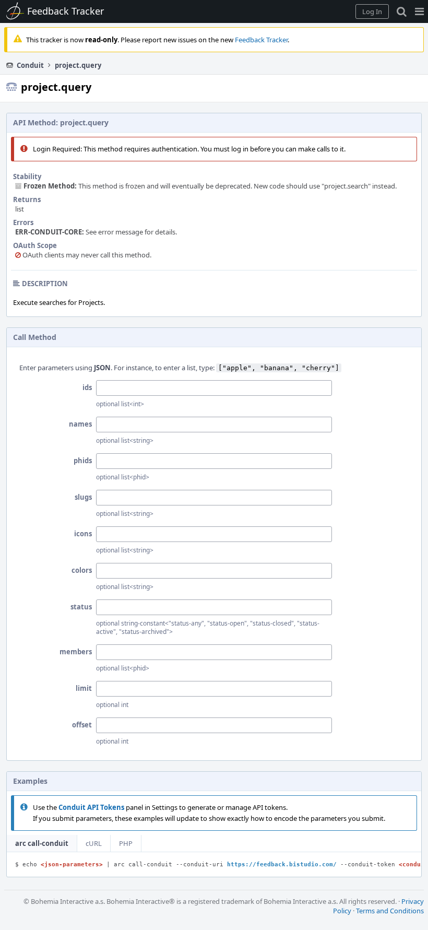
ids (87, 387)
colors (82, 570)
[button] (419, 11)
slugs (83, 497)
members (76, 651)
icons (83, 533)
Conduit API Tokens (91, 807)
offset (82, 724)
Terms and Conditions (390, 910)
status (81, 606)
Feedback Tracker (261, 39)
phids (83, 460)
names (80, 424)
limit (84, 688)
